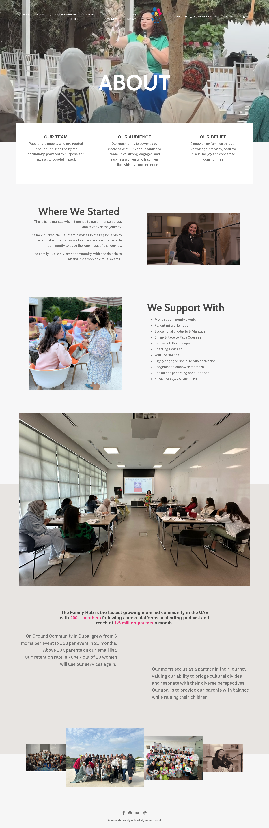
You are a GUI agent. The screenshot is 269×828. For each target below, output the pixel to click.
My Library (131, 16)
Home (26, 14)
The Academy (111, 16)
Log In (244, 16)
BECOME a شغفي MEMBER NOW (196, 16)
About (40, 14)
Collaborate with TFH (65, 16)
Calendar (88, 14)
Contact (228, 16)
